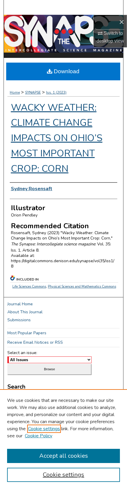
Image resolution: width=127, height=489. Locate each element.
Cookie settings (44, 429)
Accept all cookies (63, 456)
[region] (63, 439)
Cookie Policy (38, 436)
